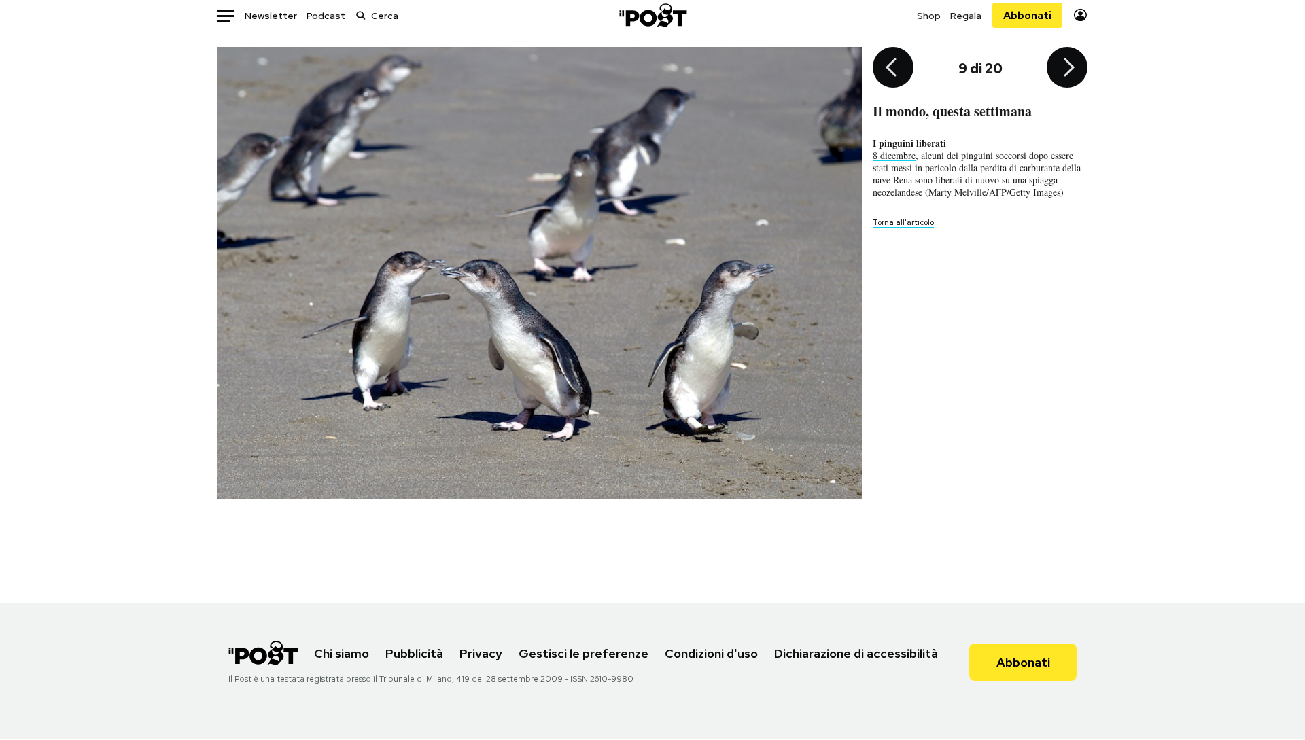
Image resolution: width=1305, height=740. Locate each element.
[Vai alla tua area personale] (1080, 15)
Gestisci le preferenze (583, 653)
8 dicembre (894, 155)
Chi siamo (341, 653)
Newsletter (271, 16)
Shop (929, 16)
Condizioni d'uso (711, 653)
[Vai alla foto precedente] (893, 68)
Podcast (326, 16)
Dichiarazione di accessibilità (856, 653)
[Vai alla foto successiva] (1067, 68)
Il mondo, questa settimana (952, 111)
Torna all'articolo (903, 222)
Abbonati (1027, 15)
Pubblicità (414, 653)
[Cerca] (361, 15)
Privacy (480, 653)
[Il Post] (652, 15)
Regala (965, 16)
